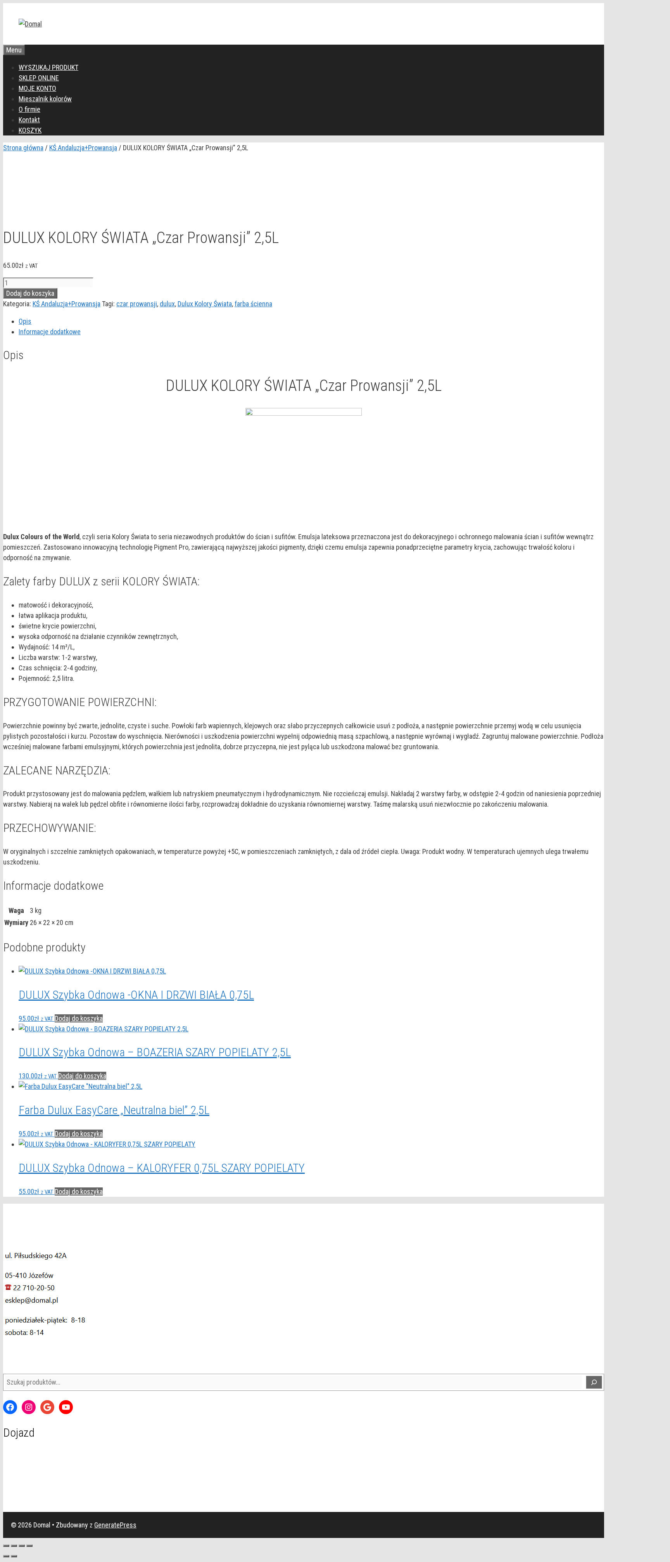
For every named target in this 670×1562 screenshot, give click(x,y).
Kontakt (29, 120)
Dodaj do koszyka (30, 293)
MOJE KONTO (37, 88)
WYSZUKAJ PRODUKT (48, 67)
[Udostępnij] (22, 1546)
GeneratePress (115, 1525)
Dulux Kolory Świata (205, 304)
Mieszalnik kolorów (45, 99)
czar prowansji (136, 304)
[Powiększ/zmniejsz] (6, 1546)
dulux (167, 304)
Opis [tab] (25, 321)
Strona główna (23, 148)
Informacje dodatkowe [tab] (50, 332)
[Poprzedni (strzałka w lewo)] (6, 1556)
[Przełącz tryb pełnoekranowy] (14, 1546)
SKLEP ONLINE (39, 78)
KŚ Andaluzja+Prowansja (83, 148)
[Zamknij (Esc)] (29, 1546)
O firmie (29, 109)
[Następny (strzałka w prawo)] (14, 1556)
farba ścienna (253, 304)
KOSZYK (30, 130)
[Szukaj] (594, 1382)
